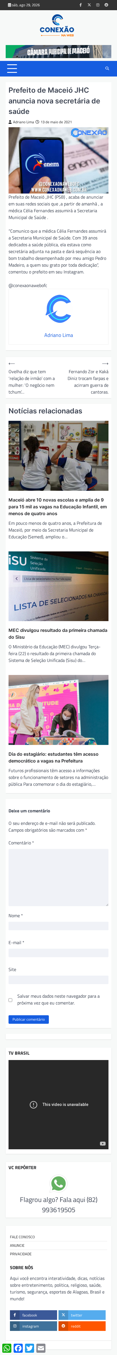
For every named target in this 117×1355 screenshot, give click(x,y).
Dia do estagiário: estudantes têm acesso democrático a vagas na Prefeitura (54, 757)
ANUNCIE (17, 1245)
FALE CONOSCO (22, 1237)
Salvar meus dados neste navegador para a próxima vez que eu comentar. (58, 999)
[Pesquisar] (107, 68)
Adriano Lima (23, 122)
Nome (16, 915)
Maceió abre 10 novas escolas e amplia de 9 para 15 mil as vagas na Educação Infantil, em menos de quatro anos (58, 506)
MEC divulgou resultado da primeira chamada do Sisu (58, 633)
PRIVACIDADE (21, 1254)
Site (12, 969)
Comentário (21, 842)
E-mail (16, 942)
